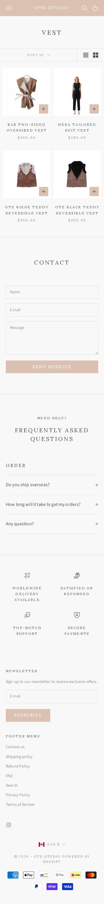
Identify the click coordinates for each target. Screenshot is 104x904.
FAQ (9, 776)
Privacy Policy (18, 795)
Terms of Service (20, 805)
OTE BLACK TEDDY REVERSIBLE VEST (77, 210)
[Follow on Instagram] (9, 825)
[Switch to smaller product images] (95, 55)
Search (12, 785)
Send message (52, 366)
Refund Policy (18, 766)
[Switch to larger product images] (85, 55)
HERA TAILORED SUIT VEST (77, 127)
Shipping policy (19, 757)
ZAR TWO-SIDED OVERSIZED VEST (27, 127)
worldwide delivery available (27, 594)
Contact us (15, 747)
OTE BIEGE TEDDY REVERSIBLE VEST (27, 210)
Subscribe (28, 715)
